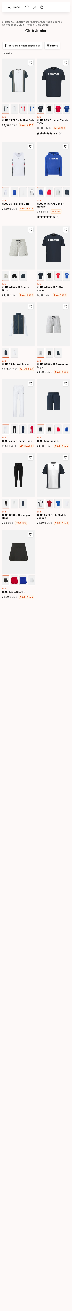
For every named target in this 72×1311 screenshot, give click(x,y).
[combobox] (23, 45)
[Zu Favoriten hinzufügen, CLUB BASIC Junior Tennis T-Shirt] (66, 63)
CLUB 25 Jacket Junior (15, 364)
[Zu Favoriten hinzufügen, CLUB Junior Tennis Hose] (31, 384)
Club (21, 24)
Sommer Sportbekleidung (45, 21)
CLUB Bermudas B (48, 441)
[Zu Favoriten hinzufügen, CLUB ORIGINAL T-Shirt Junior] (66, 230)
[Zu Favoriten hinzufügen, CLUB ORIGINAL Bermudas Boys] (66, 307)
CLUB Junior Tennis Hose (17, 441)
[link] (26, 7)
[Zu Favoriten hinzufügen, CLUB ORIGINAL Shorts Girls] (31, 230)
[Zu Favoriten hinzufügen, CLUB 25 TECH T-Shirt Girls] (31, 63)
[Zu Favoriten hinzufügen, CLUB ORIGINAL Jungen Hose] (31, 458)
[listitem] (5, 109)
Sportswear (22, 21)
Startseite (8, 21)
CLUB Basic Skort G (13, 592)
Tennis (30, 24)
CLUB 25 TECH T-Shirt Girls (18, 120)
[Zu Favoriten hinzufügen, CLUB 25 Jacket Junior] (31, 307)
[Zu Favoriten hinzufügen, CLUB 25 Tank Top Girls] (31, 146)
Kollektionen (9, 24)
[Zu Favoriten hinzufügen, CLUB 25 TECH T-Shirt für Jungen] (66, 458)
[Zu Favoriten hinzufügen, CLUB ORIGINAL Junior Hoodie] (66, 146)
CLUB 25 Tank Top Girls (15, 203)
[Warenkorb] (42, 7)
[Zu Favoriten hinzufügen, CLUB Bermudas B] (66, 384)
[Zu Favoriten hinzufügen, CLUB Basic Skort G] (31, 535)
